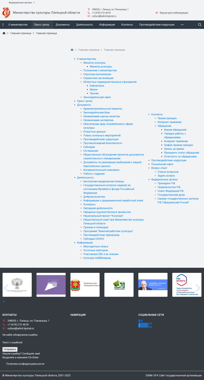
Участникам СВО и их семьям (100, 254)
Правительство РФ (169, 187)
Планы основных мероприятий (101, 135)
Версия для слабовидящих (174, 12)
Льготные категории (95, 250)
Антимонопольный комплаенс (101, 169)
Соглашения (90, 150)
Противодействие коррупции (100, 139)
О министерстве (86, 58)
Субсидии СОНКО (93, 238)
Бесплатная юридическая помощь (103, 181)
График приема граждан (178, 145)
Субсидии (89, 146)
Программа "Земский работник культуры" (108, 231)
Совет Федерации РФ (171, 190)
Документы (84, 104)
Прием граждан (167, 118)
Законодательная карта (97, 97)
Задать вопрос (166, 175)
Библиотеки (97, 85)
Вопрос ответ (159, 168)
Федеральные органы (164, 179)
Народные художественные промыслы (107, 212)
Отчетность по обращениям (180, 156)
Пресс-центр (84, 101)
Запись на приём (174, 148)
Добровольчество (94, 196)
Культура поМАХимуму (97, 257)
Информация (85, 242)
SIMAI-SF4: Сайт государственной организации (174, 375)
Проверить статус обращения (181, 152)
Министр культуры (94, 62)
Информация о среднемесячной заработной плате (113, 200)
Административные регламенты (102, 108)
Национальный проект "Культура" (103, 215)
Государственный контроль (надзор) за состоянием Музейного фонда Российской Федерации (108, 189)
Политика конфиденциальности (25, 363)
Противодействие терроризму (101, 234)
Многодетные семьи (95, 246)
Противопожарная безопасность (102, 143)
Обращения (164, 125)
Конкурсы (89, 204)
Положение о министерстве (100, 70)
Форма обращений (175, 129)
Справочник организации (98, 78)
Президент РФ (166, 183)
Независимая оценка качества (101, 116)
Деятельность (85, 177)
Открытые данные (94, 131)
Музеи (93, 89)
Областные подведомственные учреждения (110, 81)
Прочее (94, 93)
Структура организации (97, 74)
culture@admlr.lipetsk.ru (104, 16)
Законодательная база (96, 112)
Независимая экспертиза (98, 120)
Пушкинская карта (162, 164)
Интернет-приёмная (169, 122)
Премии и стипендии (95, 227)
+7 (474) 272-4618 (101, 12)
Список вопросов (168, 171)
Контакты (157, 114)
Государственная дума (171, 194)
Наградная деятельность (98, 208)
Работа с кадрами (94, 173)
